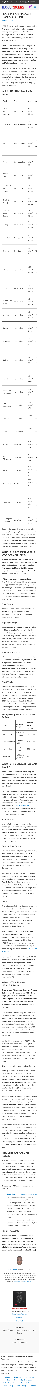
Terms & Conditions (28, 1383)
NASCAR (19, 1321)
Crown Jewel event (22, 806)
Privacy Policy (8, 1386)
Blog (8, 1380)
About (7, 1377)
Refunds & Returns (10, 1383)
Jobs (16, 1380)
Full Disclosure (26, 1380)
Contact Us (29, 1377)
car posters (16, 1281)
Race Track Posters (19, 1314)
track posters (27, 1281)
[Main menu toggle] (35, 7)
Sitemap (33, 1386)
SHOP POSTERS (19, 1308)
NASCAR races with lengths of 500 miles (22, 1194)
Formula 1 (19, 1317)
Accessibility (21, 1386)
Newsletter (18, 1377)
